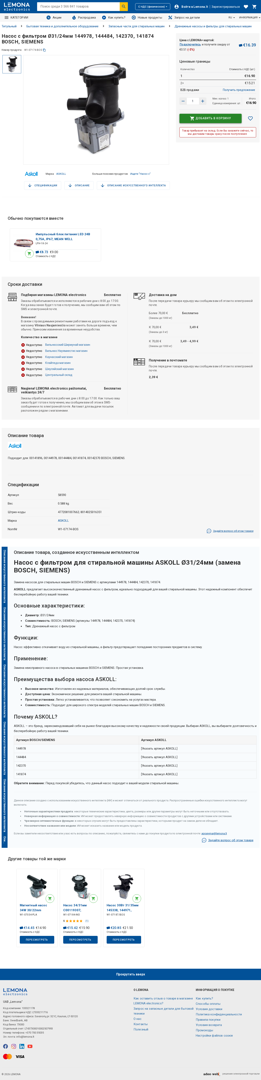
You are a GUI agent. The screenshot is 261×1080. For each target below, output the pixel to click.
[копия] (44, 50)
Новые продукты (150, 17)
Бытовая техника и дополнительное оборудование (62, 26)
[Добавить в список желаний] (250, 118)
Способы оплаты (208, 1004)
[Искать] (124, 6)
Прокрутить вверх (130, 974)
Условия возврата (209, 1025)
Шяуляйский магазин (59, 369)
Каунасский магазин (59, 357)
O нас (138, 1019)
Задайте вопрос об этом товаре (233, 530)
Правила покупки (208, 1019)
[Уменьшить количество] (202, 101)
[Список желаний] (245, 6)
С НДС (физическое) (151, 6)
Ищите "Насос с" (140, 173)
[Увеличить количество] (183, 101)
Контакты (141, 1024)
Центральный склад (58, 375)
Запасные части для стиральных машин (136, 26)
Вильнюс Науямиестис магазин (66, 350)
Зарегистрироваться (226, 6)
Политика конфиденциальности (219, 1014)
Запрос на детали (187, 17)
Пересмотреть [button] (37, 939)
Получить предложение (239, 90)
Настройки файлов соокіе (214, 1035)
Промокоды (204, 1030)
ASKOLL (61, 173)
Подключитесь (190, 44)
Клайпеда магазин (58, 362)
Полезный (141, 1029)
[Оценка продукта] (74, 921)
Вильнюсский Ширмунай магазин (67, 344)
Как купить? (117, 17)
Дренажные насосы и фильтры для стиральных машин (213, 26)
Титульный (9, 26)
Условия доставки (209, 1009)
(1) (86, 921)
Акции (57, 17)
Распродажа (87, 17)
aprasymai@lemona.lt (214, 833)
